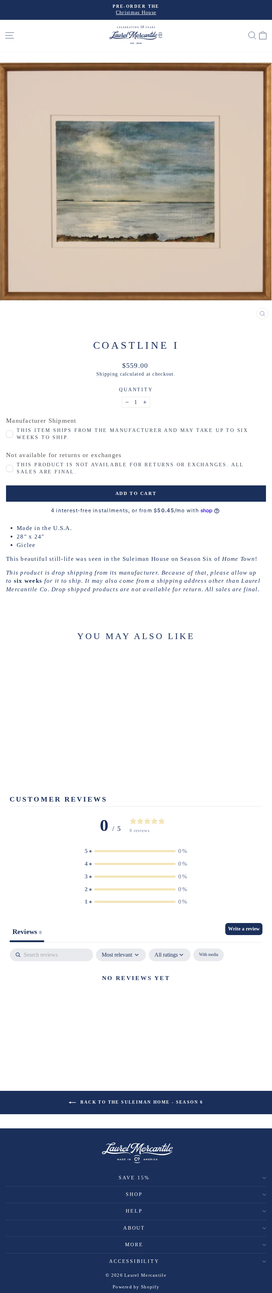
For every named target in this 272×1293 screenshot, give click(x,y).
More (134, 1244)
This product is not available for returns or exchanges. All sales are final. (130, 468)
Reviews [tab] (26, 931)
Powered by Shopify (136, 1286)
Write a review (244, 929)
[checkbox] (208, 955)
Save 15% (134, 1177)
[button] (136, 851)
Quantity (136, 389)
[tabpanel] (136, 1001)
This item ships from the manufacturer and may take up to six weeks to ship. (132, 434)
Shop (134, 1194)
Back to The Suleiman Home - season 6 (141, 1102)
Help (134, 1211)
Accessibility (134, 1261)
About (134, 1228)
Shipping (107, 374)
